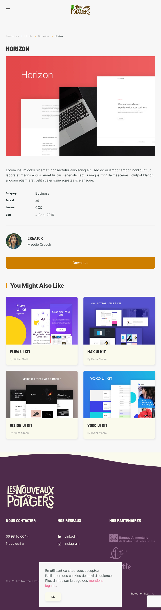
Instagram (72, 543)
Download (81, 263)
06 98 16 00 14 (17, 536)
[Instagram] (59, 543)
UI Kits (28, 36)
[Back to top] (152, 594)
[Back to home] (80, 10)
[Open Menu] (8, 10)
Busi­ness (43, 36)
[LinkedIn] (59, 536)
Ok (53, 596)
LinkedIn (71, 536)
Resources (12, 36)
